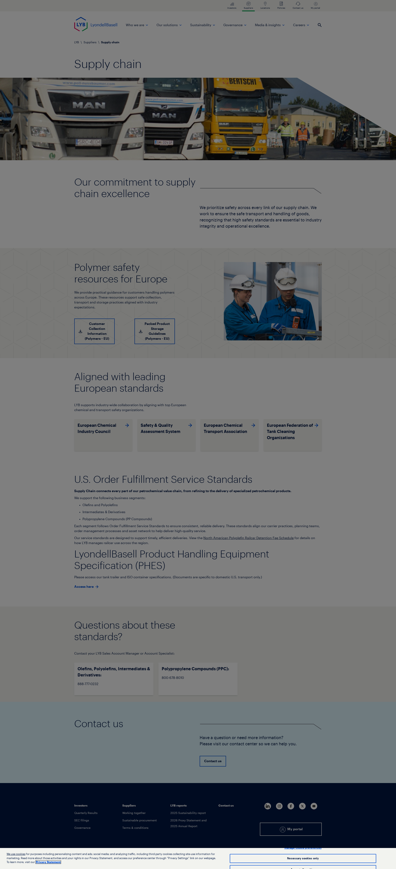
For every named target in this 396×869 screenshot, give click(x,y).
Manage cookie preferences (303, 848)
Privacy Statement (48, 862)
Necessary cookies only (303, 858)
